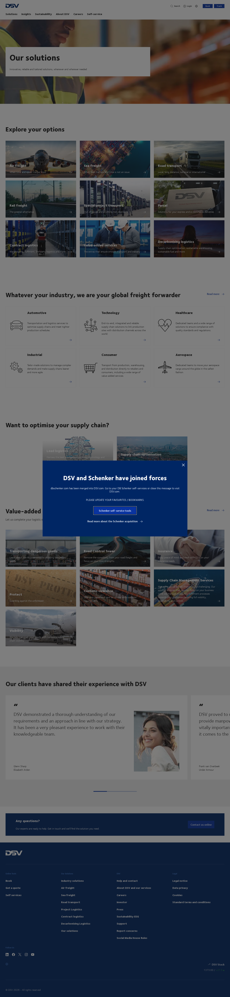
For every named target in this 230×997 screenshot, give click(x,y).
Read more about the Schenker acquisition (112, 521)
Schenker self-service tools (115, 510)
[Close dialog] (183, 465)
